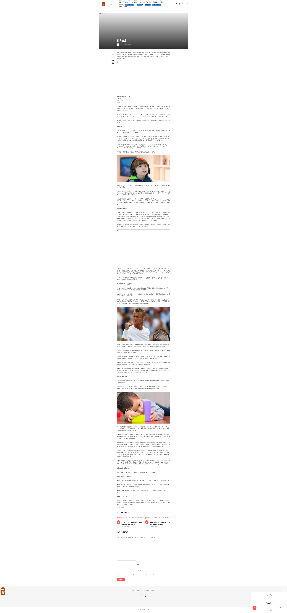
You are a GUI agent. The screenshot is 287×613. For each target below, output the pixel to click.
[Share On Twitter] (113, 53)
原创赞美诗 (155, 2)
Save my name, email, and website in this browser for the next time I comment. (138, 575)
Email (138, 564)
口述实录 (122, 507)
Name (138, 558)
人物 (129, 1)
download (124, 521)
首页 (120, 1)
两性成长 (142, 1)
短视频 (120, 6)
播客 (143, 590)
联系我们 (138, 590)
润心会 (125, 6)
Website (139, 570)
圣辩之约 (153, 590)
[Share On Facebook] (113, 56)
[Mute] (280, 608)
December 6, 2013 (269, 602)
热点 (124, 1)
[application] (269, 608)
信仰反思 (155, 1)
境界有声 (147, 590)
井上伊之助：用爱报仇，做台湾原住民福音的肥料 (131, 523)
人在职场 (148, 1)
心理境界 (135, 1)
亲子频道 (127, 2)
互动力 (120, 2)
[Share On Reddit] (113, 60)
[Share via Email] (113, 63)
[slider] (284, 607)
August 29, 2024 (125, 526)
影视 (161, 1)
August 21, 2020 (153, 526)
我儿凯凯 (269, 604)
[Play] (254, 608)
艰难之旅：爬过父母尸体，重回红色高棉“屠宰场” (160, 523)
